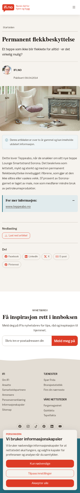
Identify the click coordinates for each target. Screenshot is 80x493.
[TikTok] (36, 426)
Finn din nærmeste (54, 389)
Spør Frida (49, 379)
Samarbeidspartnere (14, 389)
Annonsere (8, 394)
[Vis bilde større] (40, 108)
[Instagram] (28, 426)
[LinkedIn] (52, 426)
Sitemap (7, 409)
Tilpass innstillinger (40, 473)
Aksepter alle (40, 483)
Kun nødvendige (40, 463)
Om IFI (5, 379)
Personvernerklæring (13, 399)
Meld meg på (64, 341)
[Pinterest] (44, 426)
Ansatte (6, 384)
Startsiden (8, 27)
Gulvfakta (49, 410)
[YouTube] (60, 426)
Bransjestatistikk (53, 384)
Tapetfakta (50, 415)
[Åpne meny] (74, 7)
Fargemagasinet (53, 405)
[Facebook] (20, 426)
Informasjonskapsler (13, 404)
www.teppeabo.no (18, 206)
